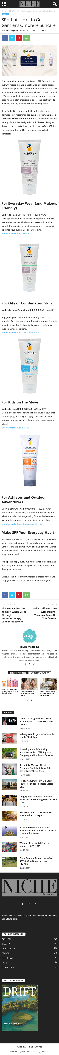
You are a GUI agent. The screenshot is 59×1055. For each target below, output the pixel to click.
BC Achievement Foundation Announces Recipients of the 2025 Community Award (38, 830)
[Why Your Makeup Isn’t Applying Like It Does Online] (10, 683)
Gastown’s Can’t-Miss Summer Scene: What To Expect (36, 814)
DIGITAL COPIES (35, 1047)
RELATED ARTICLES (18, 673)
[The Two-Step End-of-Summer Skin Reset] (29, 684)
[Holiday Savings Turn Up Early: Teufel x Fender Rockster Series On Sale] (9, 784)
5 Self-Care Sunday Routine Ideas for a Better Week (47, 693)
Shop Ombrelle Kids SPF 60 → (17, 427)
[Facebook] (5, 38)
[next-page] (31, 700)
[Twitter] (12, 38)
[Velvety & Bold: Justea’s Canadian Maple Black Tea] (9, 738)
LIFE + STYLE (8, 949)
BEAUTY (12, 11)
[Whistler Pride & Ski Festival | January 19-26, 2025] (9, 847)
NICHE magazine (11, 30)
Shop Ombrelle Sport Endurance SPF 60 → (23, 524)
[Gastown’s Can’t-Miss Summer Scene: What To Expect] (9, 816)
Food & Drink (8, 958)
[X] (34, 665)
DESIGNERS (8, 967)
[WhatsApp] (26, 38)
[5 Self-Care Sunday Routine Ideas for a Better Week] (48, 684)
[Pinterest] (19, 38)
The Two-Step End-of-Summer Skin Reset (28, 693)
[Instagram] (30, 904)
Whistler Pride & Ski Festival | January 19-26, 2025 (35, 845)
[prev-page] (27, 700)
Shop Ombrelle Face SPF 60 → (17, 233)
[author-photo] (29, 636)
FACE (4, 963)
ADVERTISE (21, 1047)
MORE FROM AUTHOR (40, 673)
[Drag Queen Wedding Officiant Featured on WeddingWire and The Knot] (9, 800)
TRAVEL (5, 953)
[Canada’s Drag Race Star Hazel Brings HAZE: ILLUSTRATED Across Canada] (9, 721)
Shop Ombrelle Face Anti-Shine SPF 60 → (23, 332)
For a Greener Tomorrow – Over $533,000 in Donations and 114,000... (36, 861)
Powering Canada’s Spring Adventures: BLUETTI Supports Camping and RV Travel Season (36, 752)
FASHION (6, 939)
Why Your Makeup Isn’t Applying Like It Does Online (10, 691)
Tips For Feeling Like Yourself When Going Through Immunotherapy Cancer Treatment (14, 615)
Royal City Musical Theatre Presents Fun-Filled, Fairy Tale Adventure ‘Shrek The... (35, 768)
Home (4, 11)
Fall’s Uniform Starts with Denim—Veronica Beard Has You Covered (45, 613)
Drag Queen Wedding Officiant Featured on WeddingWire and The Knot (38, 799)
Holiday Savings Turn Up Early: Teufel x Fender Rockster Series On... (36, 783)
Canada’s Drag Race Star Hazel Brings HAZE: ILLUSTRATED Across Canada (38, 721)
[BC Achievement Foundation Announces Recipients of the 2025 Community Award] (9, 831)
